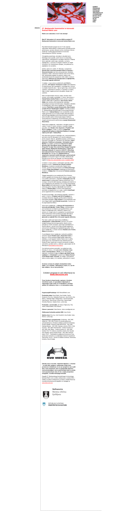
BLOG (95, 19)
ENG (94, 22)
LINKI (94, 20)
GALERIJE (96, 11)
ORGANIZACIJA (98, 13)
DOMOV (95, 7)
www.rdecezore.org (47, 383)
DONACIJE (96, 10)
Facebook (96, 17)
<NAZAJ (37, 28)
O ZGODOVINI (97, 14)
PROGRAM (96, 8)
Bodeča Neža (97, 16)
